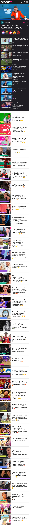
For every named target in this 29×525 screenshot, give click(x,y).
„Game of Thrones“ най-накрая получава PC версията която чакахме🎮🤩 (19, 406)
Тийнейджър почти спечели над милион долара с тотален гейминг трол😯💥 (18, 118)
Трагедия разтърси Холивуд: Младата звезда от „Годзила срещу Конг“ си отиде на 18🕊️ (19, 325)
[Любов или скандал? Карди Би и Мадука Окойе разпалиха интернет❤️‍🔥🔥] (5, 384)
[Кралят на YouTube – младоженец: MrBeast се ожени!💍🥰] (5, 267)
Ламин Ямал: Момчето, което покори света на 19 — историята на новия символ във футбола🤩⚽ (19, 338)
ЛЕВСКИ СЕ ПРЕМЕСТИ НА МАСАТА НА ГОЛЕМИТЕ (19, 67)
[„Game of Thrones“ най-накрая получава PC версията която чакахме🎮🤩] (5, 407)
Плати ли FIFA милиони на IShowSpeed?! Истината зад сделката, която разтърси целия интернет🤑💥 (19, 395)
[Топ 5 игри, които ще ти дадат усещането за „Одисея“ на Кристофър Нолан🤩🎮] (5, 418)
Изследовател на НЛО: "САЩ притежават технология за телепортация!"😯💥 (19, 314)
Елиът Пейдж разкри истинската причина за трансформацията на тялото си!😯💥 (19, 231)
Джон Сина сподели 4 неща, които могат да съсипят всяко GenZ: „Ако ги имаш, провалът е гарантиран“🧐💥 (20, 302)
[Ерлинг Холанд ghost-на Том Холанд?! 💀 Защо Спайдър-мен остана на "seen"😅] (5, 475)
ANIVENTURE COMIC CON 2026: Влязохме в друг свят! (19, 440)
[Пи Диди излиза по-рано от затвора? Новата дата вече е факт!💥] (5, 186)
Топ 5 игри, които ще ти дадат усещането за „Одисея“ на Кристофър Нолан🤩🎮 (19, 418)
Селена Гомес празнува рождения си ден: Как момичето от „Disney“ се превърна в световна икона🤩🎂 (19, 290)
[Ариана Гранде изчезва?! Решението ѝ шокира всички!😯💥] (5, 209)
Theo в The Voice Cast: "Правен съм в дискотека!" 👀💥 (18, 360)
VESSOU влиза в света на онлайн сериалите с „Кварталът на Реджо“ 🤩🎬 (19, 497)
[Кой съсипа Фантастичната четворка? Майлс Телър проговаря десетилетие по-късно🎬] (5, 278)
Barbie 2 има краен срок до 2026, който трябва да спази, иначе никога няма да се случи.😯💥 (19, 140)
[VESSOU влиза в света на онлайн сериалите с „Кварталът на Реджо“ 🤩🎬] (5, 497)
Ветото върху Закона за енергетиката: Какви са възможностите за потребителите (19, 104)
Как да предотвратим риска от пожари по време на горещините (20, 47)
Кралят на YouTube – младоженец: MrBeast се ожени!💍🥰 (19, 266)
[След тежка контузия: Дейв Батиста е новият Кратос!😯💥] (5, 152)
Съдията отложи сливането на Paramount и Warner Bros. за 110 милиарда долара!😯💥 (19, 372)
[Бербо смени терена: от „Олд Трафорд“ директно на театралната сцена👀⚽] (5, 452)
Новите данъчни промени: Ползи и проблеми (19, 82)
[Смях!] (6, 32)
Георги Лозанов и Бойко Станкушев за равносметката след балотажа (18, 75)
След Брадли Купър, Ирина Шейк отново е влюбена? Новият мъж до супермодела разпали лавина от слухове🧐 (19, 174)
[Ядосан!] (18, 32)
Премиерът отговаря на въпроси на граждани (19, 89)
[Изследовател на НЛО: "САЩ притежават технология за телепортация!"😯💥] (5, 314)
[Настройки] (26, 6)
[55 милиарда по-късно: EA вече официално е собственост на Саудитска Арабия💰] (5, 129)
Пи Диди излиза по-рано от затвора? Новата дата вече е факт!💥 (19, 185)
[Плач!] (14, 32)
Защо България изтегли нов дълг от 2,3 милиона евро (19, 96)
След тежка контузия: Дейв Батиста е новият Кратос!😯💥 (19, 151)
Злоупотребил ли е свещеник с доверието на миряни (20, 53)
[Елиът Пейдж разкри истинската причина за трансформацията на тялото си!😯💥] (5, 232)
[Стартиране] (2, 18)
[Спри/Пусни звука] (5, 18)
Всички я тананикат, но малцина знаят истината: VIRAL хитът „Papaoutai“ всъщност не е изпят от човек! (19, 220)
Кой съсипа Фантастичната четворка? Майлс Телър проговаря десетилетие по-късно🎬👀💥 (19, 278)
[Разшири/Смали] (22, 18)
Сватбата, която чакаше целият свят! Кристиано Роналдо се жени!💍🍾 (19, 197)
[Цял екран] (26, 18)
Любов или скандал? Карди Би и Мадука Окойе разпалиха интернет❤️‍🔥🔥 (19, 383)
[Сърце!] (10, 32)
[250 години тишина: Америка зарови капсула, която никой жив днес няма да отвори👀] (5, 463)
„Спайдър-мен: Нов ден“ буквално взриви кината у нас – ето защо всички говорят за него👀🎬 (19, 163)
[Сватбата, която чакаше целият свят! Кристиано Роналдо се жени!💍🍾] (5, 197)
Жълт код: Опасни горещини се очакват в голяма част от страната (20, 40)
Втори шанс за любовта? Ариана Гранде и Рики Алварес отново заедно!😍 (19, 486)
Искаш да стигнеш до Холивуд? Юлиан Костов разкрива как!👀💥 (19, 518)
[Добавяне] (26, 10)
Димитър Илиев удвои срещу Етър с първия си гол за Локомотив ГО (20, 61)
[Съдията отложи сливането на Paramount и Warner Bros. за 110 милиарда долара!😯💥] (5, 372)
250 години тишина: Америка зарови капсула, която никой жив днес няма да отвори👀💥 (19, 463)
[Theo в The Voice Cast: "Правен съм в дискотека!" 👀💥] (5, 361)
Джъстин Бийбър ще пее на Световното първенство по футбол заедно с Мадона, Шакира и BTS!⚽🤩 (19, 429)
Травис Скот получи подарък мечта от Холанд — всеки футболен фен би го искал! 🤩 (18, 243)
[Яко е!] (3, 32)
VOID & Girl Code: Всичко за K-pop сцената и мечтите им (19, 507)
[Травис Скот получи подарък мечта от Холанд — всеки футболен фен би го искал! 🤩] (5, 243)
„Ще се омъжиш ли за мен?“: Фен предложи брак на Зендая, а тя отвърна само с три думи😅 (20, 255)
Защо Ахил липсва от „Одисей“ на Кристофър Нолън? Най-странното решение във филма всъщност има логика (19, 349)
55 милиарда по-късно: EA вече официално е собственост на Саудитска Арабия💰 (19, 129)
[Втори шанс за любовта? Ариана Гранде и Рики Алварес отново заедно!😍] (5, 486)
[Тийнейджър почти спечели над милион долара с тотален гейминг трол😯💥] (5, 118)
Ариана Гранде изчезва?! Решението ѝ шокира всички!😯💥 (19, 208)
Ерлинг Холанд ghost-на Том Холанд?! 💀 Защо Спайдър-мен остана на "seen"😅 (19, 475)
